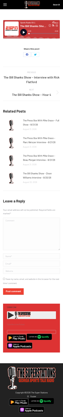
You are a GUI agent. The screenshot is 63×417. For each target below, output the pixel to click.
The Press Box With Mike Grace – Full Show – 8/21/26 (41, 122)
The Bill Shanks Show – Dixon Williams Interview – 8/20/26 (37, 175)
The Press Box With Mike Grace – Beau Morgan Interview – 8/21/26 (39, 157)
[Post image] (11, 125)
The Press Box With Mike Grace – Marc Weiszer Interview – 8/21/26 (39, 140)
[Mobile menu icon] (5, 5)
